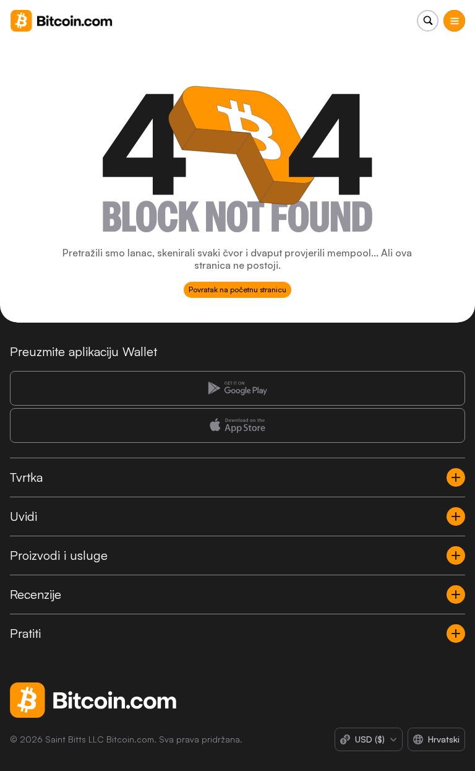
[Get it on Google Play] (237, 388)
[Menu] (454, 21)
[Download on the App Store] (237, 425)
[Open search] (428, 21)
